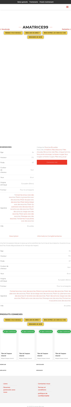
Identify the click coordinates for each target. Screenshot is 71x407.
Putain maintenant (47, 2)
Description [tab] (13, 236)
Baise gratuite (22, 2)
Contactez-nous (44, 384)
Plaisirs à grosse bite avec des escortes (50, 291)
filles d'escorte (57, 149)
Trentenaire (33, 2)
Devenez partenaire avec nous (9, 389)
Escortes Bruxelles (51, 147)
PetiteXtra (66, 29)
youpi (64, 157)
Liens (5, 384)
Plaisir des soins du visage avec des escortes (23, 211)
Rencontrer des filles (50, 152)
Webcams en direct (32, 33)
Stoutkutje (6, 29)
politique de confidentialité (43, 395)
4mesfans (47, 149)
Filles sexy (58, 157)
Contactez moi (52, 162)
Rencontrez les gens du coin (55, 33)
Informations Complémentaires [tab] (49, 236)
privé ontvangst (46, 154)
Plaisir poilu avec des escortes (31, 298)
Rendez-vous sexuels (13, 33)
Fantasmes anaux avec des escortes (23, 291)
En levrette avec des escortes (35, 296)
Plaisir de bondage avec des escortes (39, 293)
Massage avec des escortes (52, 298)
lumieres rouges (58, 154)
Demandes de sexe (35, 37)
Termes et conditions (42, 388)
